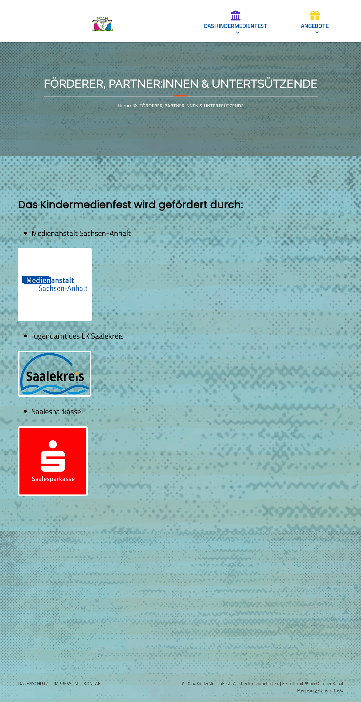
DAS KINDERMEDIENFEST (235, 25)
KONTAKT (93, 683)
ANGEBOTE (315, 25)
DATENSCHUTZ (33, 683)
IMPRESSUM (66, 683)
